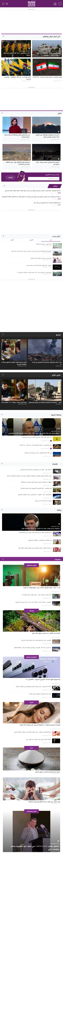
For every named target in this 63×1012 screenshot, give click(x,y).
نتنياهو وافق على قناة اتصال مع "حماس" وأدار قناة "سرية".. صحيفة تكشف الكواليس (34, 433)
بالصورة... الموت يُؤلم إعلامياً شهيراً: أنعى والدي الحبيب (39, 265)
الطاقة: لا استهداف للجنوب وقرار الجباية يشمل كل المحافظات (36, 482)
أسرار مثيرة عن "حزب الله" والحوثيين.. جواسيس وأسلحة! (17, 78)
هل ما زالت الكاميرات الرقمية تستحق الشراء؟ (40, 694)
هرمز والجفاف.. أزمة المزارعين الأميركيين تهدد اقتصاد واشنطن (36, 488)
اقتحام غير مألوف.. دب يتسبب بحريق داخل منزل (46, 633)
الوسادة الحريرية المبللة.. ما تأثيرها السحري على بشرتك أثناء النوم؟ (40, 725)
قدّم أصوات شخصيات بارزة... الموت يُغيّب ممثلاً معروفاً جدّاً (36, 595)
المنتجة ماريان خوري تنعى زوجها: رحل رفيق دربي (38, 739)
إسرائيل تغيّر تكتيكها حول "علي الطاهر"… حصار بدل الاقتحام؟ (17, 163)
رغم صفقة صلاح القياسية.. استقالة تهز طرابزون (40, 540)
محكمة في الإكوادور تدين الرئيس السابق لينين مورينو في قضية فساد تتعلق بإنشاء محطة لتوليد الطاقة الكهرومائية (31, 197)
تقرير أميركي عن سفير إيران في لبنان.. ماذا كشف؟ (47, 77)
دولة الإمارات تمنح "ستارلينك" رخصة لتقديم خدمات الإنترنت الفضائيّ (35, 495)
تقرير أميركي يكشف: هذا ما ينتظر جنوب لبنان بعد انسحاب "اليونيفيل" (49, 54)
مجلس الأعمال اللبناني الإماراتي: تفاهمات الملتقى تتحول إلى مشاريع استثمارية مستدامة (29, 476)
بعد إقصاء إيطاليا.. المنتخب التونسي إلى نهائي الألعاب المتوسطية (35, 548)
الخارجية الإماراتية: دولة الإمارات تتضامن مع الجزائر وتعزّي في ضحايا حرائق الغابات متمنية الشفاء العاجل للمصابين (33, 191)
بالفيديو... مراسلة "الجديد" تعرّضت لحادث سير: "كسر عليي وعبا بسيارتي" (33, 602)
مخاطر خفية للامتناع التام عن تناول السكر (47, 772)
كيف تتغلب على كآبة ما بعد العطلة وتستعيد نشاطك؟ (44, 802)
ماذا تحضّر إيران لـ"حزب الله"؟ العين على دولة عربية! (17, 54)
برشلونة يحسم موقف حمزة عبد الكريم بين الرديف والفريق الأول (41, 528)
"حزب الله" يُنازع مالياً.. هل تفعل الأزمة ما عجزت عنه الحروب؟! (36, 437)
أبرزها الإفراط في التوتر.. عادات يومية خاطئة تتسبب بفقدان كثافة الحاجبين (32, 732)
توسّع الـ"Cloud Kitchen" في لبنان (43, 501)
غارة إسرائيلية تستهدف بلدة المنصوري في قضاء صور (47, 203)
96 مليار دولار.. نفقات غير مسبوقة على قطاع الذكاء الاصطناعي (36, 470)
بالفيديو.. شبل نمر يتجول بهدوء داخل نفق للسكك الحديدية (36, 640)
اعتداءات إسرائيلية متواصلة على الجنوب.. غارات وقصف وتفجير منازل (47, 136)
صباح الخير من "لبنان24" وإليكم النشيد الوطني (41, 258)
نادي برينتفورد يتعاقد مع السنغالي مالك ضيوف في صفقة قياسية (35, 532)
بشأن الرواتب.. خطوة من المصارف (44, 244)
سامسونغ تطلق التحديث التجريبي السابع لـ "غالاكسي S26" (42, 679)
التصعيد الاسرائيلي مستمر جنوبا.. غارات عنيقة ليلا (47, 163)
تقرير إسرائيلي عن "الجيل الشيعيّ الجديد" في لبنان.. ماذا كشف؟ (35, 445)
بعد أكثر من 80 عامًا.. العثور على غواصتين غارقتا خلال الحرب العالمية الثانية (32, 648)
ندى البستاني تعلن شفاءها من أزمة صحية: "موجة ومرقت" (17, 136)
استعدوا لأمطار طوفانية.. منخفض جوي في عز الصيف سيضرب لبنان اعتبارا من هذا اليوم (32, 251)
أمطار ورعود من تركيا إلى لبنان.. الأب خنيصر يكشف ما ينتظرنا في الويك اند (34, 272)
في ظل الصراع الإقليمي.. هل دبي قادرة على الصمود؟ (38, 453)
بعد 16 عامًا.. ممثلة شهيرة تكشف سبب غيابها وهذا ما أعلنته (41, 588)
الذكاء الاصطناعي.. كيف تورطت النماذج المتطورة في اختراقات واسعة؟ (33, 687)
